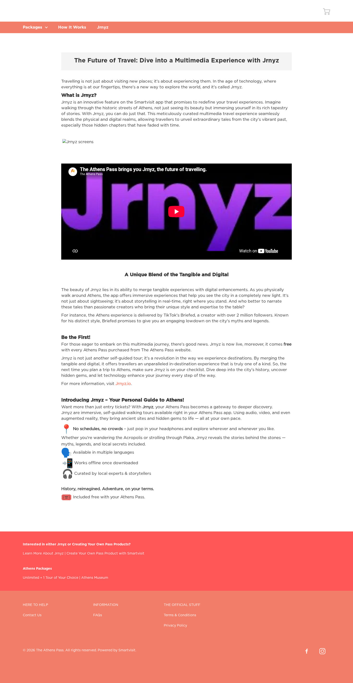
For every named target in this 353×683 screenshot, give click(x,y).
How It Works (72, 27)
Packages (33, 27)
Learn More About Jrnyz (43, 553)
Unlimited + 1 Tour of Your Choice (50, 577)
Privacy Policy (175, 625)
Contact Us (32, 615)
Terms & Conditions (180, 615)
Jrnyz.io (123, 384)
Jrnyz (103, 27)
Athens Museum (94, 577)
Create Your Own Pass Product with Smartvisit (105, 553)
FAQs (97, 615)
